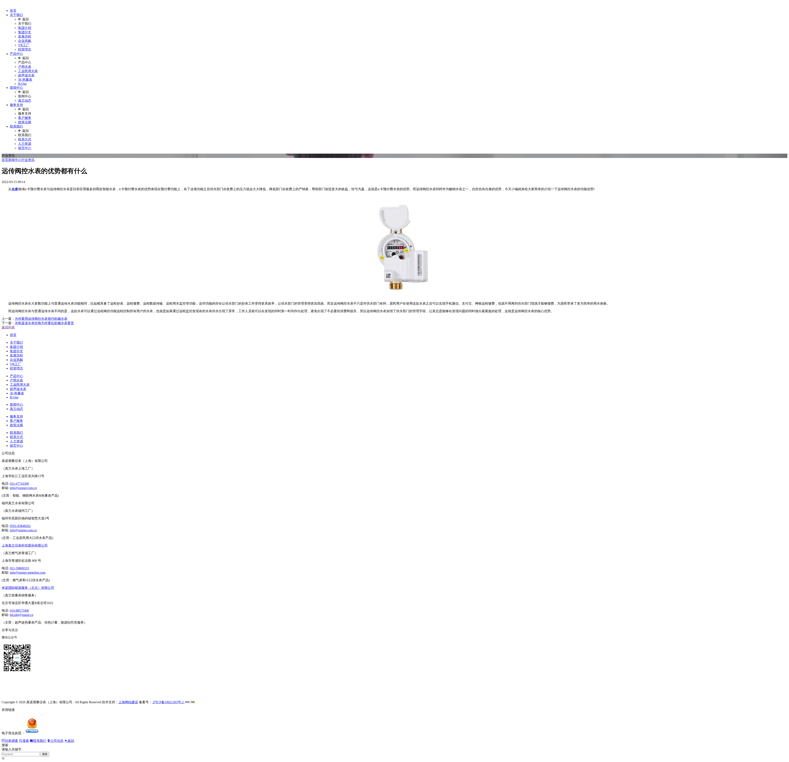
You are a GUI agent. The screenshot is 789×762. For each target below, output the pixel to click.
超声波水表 (26, 75)
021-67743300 (19, 483)
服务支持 (16, 105)
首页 (13, 10)
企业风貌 (24, 41)
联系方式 (24, 139)
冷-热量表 (25, 79)
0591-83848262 (20, 526)
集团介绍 (24, 28)
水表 (15, 189)
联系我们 (16, 126)
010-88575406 (19, 610)
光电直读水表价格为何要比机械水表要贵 (44, 323)
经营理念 (24, 49)
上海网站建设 (128, 702)
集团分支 (24, 32)
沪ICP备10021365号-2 (168, 702)
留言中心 (24, 148)
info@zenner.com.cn (23, 488)
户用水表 (24, 66)
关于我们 (16, 15)
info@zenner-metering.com (27, 572)
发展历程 (24, 36)
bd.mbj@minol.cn (21, 615)
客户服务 (24, 118)
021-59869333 (19, 568)
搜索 (44, 754)
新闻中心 (16, 87)
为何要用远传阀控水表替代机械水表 (41, 318)
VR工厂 (23, 45)
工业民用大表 (28, 71)
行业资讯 (28, 160)
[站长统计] (190, 702)
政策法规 (24, 122)
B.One (22, 83)
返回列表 (8, 327)
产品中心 (16, 53)
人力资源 (24, 143)
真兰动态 (24, 100)
